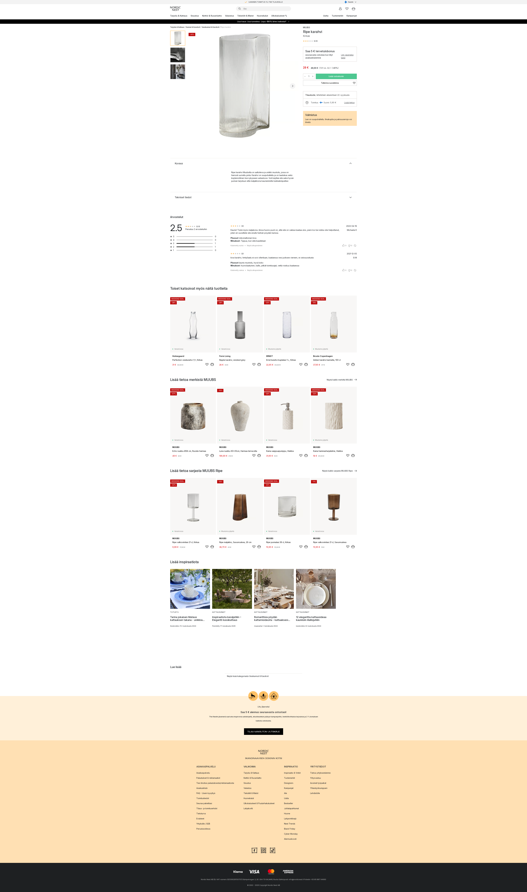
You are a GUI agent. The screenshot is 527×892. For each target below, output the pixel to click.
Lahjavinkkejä (290, 818)
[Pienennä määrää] (305, 76)
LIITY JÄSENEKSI (257, 2)
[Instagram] (263, 850)
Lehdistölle (315, 793)
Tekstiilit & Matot (245, 16)
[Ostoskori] (353, 8)
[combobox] (351, 2)
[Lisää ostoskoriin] (212, 364)
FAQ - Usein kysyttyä (205, 793)
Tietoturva (201, 813)
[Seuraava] (292, 86)
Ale (285, 793)
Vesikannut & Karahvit (210, 27)
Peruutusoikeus (203, 828)
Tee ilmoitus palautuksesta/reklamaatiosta (215, 783)
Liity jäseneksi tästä (347, 56)
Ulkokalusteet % (279, 16)
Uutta (325, 16)
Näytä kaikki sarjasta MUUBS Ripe (337, 471)
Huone (287, 813)
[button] (310, 41)
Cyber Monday (291, 834)
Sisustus (195, 16)
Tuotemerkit (337, 16)
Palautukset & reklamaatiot (208, 778)
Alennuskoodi (290, 839)
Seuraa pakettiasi (204, 803)
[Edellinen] (194, 86)
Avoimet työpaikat (318, 783)
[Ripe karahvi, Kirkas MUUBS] (244, 86)
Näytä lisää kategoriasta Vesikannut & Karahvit (248, 676)
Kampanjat (352, 16)
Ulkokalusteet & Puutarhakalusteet (259, 803)
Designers (288, 783)
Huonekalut (262, 16)
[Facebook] (254, 850)
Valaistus (229, 16)
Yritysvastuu (315, 778)
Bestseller (288, 803)
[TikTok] (272, 850)
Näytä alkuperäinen (254, 245)
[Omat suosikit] (347, 8)
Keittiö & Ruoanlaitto (212, 16)
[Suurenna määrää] (313, 76)
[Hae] (239, 8)
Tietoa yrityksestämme (320, 773)
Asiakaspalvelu (203, 773)
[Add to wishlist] (207, 364)
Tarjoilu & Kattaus (178, 16)
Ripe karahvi (226, 27)
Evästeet (200, 818)
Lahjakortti (248, 808)
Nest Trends (289, 823)
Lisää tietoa (349, 102)
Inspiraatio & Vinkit (292, 773)
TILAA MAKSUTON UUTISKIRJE (263, 731)
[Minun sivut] (340, 8)
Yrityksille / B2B (203, 823)
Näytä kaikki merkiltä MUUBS (340, 380)
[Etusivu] (175, 8)
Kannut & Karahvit (193, 27)
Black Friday (289, 828)
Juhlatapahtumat (291, 808)
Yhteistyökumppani (318, 788)
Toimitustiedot (202, 798)
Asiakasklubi (202, 788)
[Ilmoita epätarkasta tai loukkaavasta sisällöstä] (355, 245)
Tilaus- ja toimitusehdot (206, 808)
